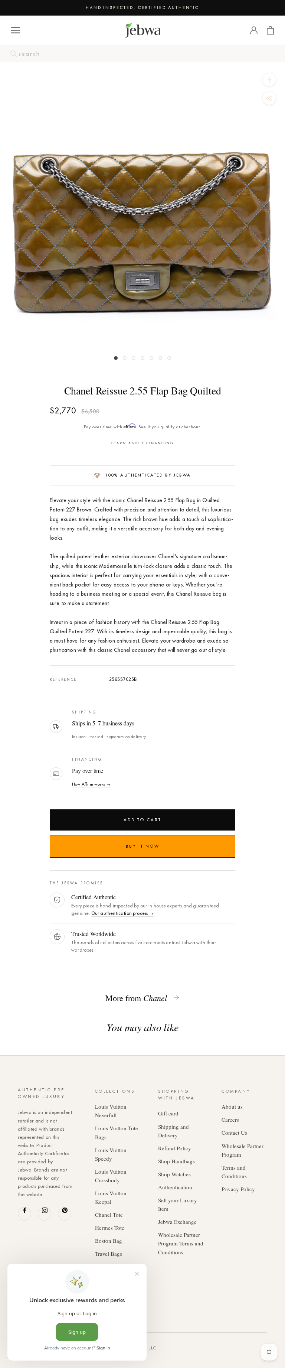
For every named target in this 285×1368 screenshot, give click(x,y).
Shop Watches (174, 1174)
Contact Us (234, 1132)
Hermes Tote (109, 1227)
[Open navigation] (15, 30)
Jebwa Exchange (177, 1221)
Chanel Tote (109, 1214)
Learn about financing (142, 443)
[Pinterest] (64, 1214)
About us (232, 1106)
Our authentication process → (122, 913)
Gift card (168, 1113)
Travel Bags (108, 1253)
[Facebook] (24, 1214)
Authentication (175, 1187)
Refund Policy (174, 1148)
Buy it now (142, 846)
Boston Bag (108, 1240)
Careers (230, 1119)
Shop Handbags (176, 1161)
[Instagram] (44, 1214)
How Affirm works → (91, 784)
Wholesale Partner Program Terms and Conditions (180, 1243)
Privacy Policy (238, 1189)
